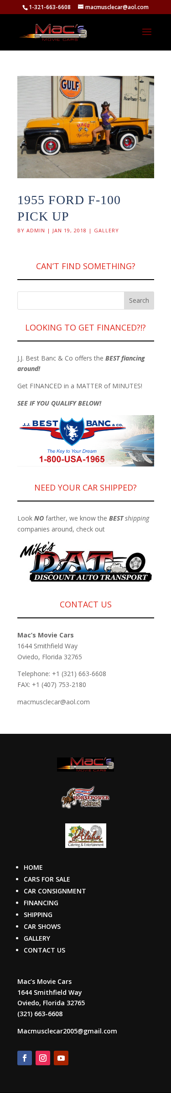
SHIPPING (38, 914)
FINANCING (41, 902)
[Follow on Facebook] (24, 1058)
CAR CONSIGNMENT (55, 891)
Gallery (106, 230)
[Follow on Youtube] (61, 1058)
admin (35, 230)
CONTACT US (44, 950)
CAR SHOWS (42, 926)
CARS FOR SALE (47, 879)
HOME (33, 867)
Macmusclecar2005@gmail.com (67, 1031)
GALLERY (37, 938)
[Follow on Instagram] (43, 1058)
